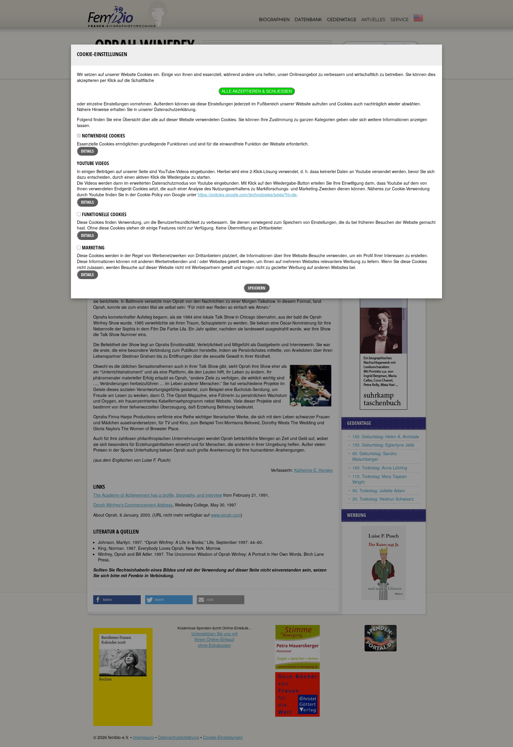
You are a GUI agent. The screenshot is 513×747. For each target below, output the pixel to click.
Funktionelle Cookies (103, 214)
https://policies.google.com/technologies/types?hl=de (247, 194)
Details (87, 151)
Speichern (256, 288)
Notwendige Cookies (103, 135)
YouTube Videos (93, 163)
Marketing (92, 247)
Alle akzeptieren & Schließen (256, 91)
